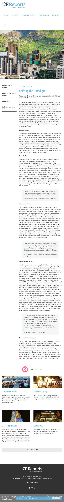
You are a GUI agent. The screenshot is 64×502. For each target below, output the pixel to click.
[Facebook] (29, 488)
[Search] (4, 25)
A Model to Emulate (9, 426)
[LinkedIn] (34, 488)
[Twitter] (32, 488)
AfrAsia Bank (38, 426)
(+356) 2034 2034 (33, 482)
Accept (56, 498)
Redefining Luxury (40, 391)
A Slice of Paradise (9, 391)
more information (46, 498)
